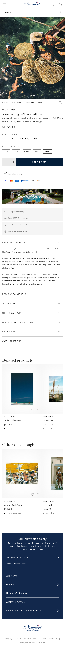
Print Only (24, 139)
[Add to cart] (37, 410)
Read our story (23, 218)
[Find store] (59, 12)
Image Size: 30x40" (10, 147)
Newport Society (35, 539)
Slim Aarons (16, 102)
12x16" (6, 151)
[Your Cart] (60, 5)
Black (5, 139)
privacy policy (20, 563)
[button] (32, 242)
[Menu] (4, 4)
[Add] (61, 103)
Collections (29, 102)
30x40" (48, 151)
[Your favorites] (53, 5)
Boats (40, 102)
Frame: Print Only (10, 134)
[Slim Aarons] (32, 196)
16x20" (16, 151)
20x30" (37, 151)
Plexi (14, 139)
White (36, 139)
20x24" (26, 151)
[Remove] (4, 162)
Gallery (5, 102)
